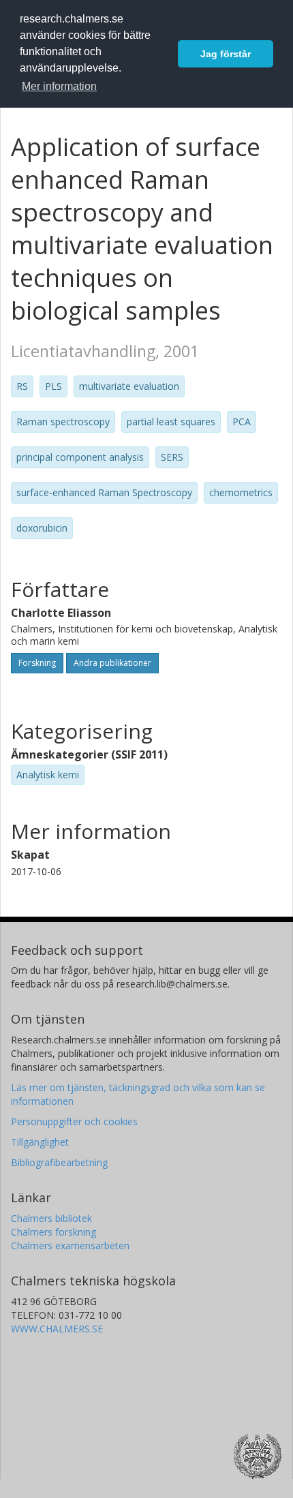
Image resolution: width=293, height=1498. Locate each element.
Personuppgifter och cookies (74, 1121)
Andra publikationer (112, 663)
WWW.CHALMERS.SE (57, 1328)
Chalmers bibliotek (51, 1218)
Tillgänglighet (40, 1141)
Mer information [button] (59, 86)
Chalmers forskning (53, 1231)
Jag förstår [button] (225, 53)
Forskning (37, 663)
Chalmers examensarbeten (70, 1245)
